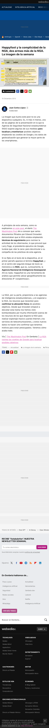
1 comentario (9, 91)
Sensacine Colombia (32, 709)
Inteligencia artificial (10, 586)
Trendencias (7, 685)
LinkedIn (40, 562)
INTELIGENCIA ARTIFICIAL (25, 7)
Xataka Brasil (7, 706)
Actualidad (15, 347)
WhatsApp (6, 603)
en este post (18, 228)
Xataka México (8, 703)
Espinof (28, 659)
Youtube (21, 562)
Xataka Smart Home (9, 650)
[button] (18, 107)
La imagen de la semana (32, 347)
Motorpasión (29, 670)
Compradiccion (8, 691)
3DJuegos (28, 641)
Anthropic (8, 37)
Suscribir (42, 547)
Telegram (26, 562)
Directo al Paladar (9, 670)
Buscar (46, 620)
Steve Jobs (27, 37)
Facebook (17, 91)
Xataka (5, 641)
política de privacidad (32, 552)
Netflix (27, 599)
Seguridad (6, 590)
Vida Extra (28, 644)
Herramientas (30, 586)
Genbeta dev (30, 590)
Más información (27, 726)
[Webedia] (43, 1)
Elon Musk (38, 37)
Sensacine (28, 656)
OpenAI (17, 37)
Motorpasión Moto (31, 673)
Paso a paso (7, 582)
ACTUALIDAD (7, 7)
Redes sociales (8, 595)
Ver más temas (9, 611)
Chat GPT (22, 530)
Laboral (28, 595)
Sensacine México (31, 706)
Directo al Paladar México (11, 712)
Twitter (21, 91)
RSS (30, 562)
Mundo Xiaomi (8, 654)
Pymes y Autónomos (32, 688)
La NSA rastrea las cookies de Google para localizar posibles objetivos (24, 339)
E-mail (30, 91)
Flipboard (26, 91)
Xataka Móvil (7, 644)
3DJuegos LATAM (31, 703)
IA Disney (32, 530)
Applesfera (6, 647)
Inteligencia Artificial (32, 603)
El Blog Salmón (30, 685)
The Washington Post (16, 336)
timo (4, 599)
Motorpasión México (32, 712)
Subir (40, 629)
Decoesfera (7, 688)
